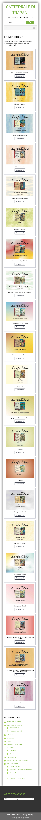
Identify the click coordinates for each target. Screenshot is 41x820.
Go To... (8, 28)
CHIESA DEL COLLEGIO (14, 722)
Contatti (19, 818)
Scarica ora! (20, 76)
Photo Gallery (11, 757)
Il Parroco (10, 735)
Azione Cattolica (15, 766)
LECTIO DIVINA (14, 728)
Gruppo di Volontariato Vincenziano (21, 770)
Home (13, 818)
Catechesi (13, 750)
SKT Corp (30, 815)
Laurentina (10, 738)
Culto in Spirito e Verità (14, 725)
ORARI (9, 741)
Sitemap (27, 818)
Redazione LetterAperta (17, 778)
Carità (12, 747)
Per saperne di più (16, 731)
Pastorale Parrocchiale (14, 744)
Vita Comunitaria (12, 764)
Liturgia (12, 753)
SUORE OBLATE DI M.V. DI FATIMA (17, 760)
